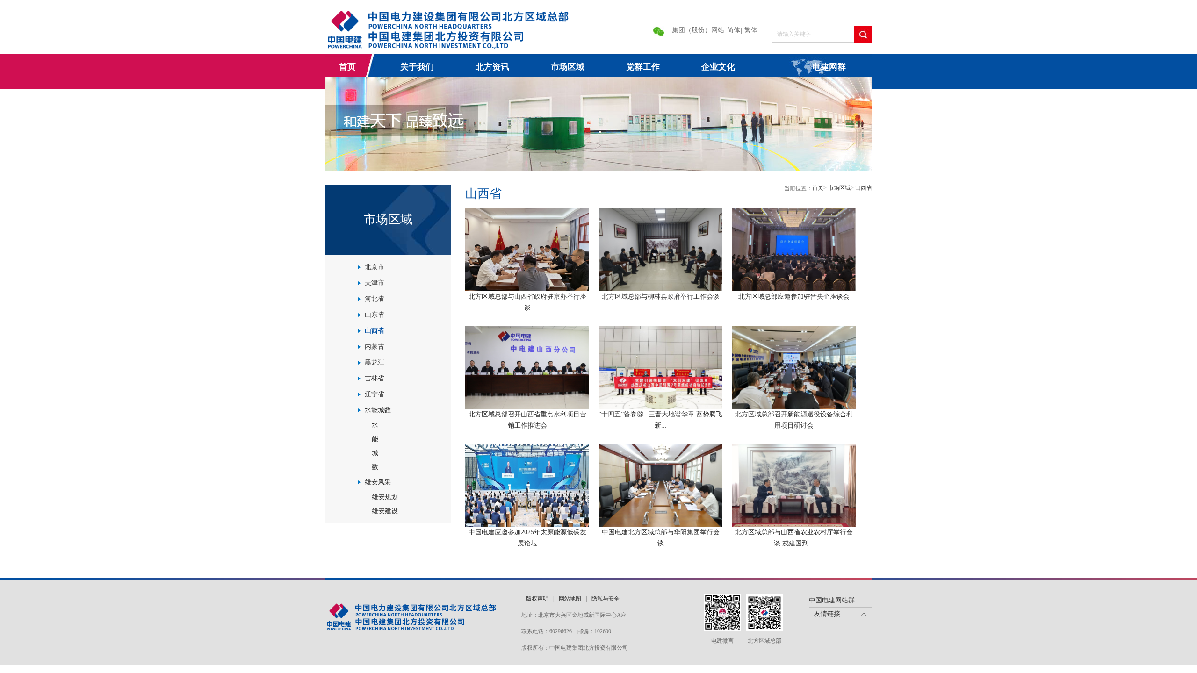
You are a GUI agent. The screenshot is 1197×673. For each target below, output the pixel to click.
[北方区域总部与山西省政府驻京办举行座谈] (527, 249)
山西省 (374, 330)
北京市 (374, 267)
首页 (347, 67)
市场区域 (567, 67)
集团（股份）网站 (698, 30)
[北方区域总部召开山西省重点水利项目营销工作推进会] (527, 367)
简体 (733, 30)
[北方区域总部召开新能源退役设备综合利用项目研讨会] (794, 367)
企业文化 (718, 67)
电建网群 (829, 67)
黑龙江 (374, 362)
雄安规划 (385, 497)
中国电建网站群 (832, 600)
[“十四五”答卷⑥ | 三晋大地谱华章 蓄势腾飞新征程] (660, 367)
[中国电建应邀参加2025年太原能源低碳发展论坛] (527, 484)
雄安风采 (378, 482)
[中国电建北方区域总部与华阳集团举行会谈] (660, 484)
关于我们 (417, 67)
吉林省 (374, 378)
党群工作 (643, 67)
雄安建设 (385, 511)
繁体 (750, 30)
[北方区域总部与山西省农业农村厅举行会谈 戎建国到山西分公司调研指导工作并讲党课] (794, 484)
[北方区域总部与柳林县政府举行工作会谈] (660, 249)
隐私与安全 (605, 598)
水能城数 (378, 410)
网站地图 (570, 598)
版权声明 (537, 598)
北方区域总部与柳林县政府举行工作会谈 (661, 296)
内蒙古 (374, 346)
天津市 (374, 282)
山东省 (374, 314)
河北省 (374, 298)
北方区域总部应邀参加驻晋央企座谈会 (794, 296)
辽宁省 (374, 394)
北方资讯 (492, 67)
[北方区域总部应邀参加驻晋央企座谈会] (794, 249)
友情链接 (827, 613)
